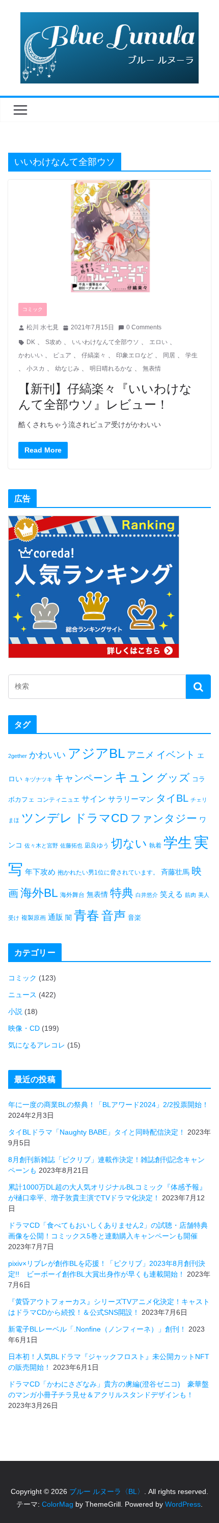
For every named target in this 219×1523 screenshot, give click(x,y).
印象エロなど (134, 355)
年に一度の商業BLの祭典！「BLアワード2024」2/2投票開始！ (108, 1105)
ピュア (62, 355)
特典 (121, 892)
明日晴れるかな (111, 368)
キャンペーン (83, 778)
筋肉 (190, 895)
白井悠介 (146, 895)
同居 (169, 355)
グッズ (173, 777)
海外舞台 (72, 894)
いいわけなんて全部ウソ (105, 342)
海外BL (39, 892)
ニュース (22, 995)
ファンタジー (163, 818)
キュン (134, 777)
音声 (113, 915)
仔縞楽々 (93, 355)
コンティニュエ (58, 800)
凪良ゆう (97, 845)
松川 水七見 (42, 327)
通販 (55, 917)
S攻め (53, 342)
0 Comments (143, 327)
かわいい (30, 355)
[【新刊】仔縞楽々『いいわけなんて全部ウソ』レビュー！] (109, 236)
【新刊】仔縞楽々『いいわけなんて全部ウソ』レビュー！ (105, 396)
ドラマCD (101, 818)
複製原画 (33, 918)
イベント (175, 754)
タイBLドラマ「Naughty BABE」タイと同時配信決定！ (96, 1132)
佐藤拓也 (71, 845)
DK (30, 342)
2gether (17, 756)
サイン (93, 799)
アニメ (140, 755)
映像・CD (24, 1028)
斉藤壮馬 (175, 872)
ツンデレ (46, 818)
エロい (158, 342)
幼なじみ (67, 368)
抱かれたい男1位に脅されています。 (108, 872)
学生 (191, 355)
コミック (32, 309)
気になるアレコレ (36, 1045)
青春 (86, 915)
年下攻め (40, 871)
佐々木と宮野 (41, 845)
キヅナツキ (38, 779)
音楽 (134, 917)
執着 (155, 845)
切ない (129, 843)
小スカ (35, 368)
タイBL (172, 798)
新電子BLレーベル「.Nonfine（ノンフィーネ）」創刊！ (97, 1329)
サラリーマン (131, 799)
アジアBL (96, 753)
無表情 (152, 368)
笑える (171, 894)
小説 (15, 1011)
